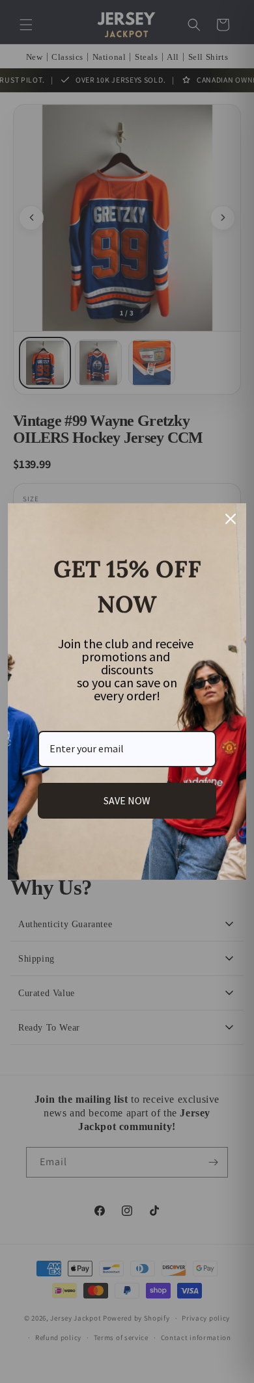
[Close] (230, 518)
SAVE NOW (127, 800)
